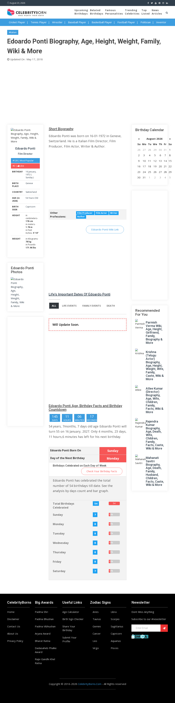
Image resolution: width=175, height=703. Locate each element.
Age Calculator (70, 612)
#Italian (13, 32)
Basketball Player (102, 22)
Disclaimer (13, 619)
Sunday (29, 177)
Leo (95, 641)
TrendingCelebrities (132, 12)
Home (11, 612)
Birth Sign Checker (73, 619)
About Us (12, 633)
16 (27, 171)
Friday (57, 562)
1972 (28, 174)
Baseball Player (77, 22)
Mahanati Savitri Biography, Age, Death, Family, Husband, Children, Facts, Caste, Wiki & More (155, 471)
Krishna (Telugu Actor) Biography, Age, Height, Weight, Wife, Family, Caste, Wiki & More (155, 365)
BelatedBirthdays (96, 12)
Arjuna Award (42, 633)
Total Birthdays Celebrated (63, 505)
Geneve (29, 183)
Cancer (97, 633)
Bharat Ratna (42, 641)
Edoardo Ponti (25, 148)
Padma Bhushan (44, 619)
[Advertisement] (87, 92)
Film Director (25, 153)
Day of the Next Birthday (67, 458)
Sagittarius (117, 626)
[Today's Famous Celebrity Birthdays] (26, 12)
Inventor (161, 22)
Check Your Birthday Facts (101, 471)
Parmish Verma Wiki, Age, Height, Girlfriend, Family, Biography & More (154, 333)
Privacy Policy (15, 641)
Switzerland (31, 192)
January (32, 171)
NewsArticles (157, 12)
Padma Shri (41, 612)
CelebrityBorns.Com (89, 684)
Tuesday (58, 533)
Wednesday (61, 543)
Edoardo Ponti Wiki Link (105, 229)
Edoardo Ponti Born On (65, 450)
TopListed (146, 12)
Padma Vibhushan (45, 626)
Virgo (96, 648)
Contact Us (13, 626)
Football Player (126, 22)
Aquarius (116, 641)
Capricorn (30, 206)
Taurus (97, 619)
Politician (145, 22)
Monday (58, 524)
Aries (96, 612)
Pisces (114, 648)
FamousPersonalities (114, 12)
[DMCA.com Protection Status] (139, 636)
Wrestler (57, 22)
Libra (114, 612)
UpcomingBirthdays (81, 12)
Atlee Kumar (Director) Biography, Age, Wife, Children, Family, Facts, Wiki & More (154, 400)
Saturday (59, 571)
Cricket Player (17, 22)
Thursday (59, 552)
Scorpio (115, 619)
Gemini (97, 626)
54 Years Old (32, 197)
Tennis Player (39, 22)
